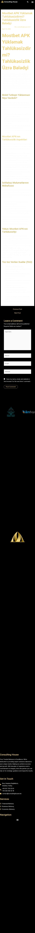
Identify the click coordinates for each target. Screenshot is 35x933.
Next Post (17, 313)
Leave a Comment (8, 27)
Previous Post (17, 309)
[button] (32, 2)
